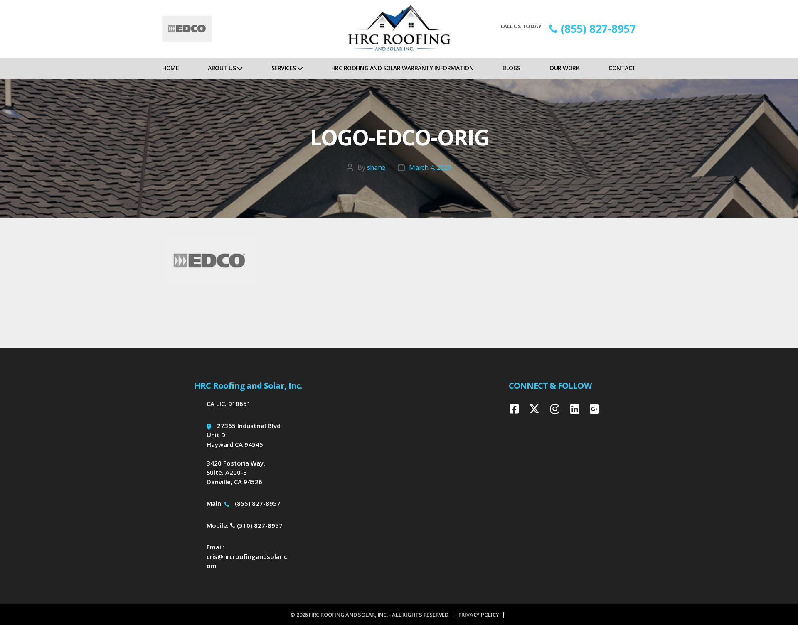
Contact (622, 68)
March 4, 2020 (430, 167)
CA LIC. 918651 (229, 404)
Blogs (511, 68)
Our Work (564, 68)
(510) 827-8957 (259, 525)
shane (376, 167)
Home (170, 68)
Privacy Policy (478, 614)
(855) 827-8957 (598, 28)
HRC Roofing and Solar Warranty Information (402, 68)
